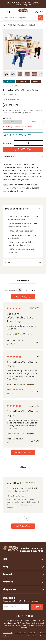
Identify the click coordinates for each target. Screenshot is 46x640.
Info (5, 559)
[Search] (40, 17)
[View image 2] (13, 74)
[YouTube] (29, 616)
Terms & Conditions (32, 634)
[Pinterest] (32, 616)
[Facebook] (19, 616)
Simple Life (9, 589)
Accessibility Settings (8, 634)
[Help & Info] (9, 11)
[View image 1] (6, 74)
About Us (8, 582)
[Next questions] (26, 518)
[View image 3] (20, 74)
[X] (22, 616)
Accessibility (20, 633)
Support (7, 574)
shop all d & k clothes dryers (15, 86)
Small (12, 122)
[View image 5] (34, 74)
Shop (5, 566)
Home (4, 25)
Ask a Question (23, 526)
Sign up (37, 606)
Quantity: (7, 143)
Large (33, 122)
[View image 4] (27, 74)
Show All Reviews (23, 452)
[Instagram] (16, 616)
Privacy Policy (43, 634)
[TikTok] (26, 616)
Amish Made (12, 25)
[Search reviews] (20, 290)
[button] (4, 11)
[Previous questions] (19, 518)
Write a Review (23, 297)
